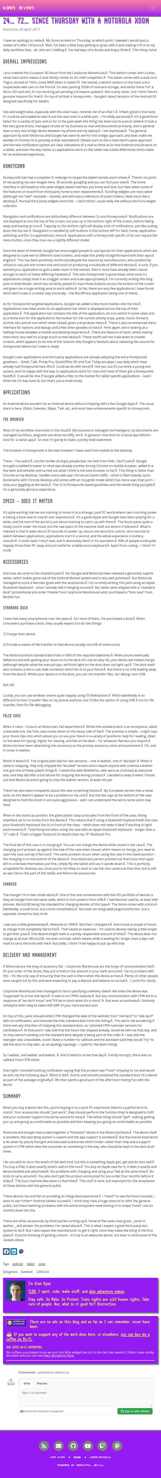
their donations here (59, 1355)
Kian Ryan (18, 8)
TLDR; (32, 1291)
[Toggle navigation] (153, 8)
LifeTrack (43, 1271)
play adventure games (106, 1291)
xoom (41, 1263)
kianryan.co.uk (100, 1457)
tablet (31, 1263)
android (17, 1263)
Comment (27, 1271)
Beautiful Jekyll (90, 1465)
